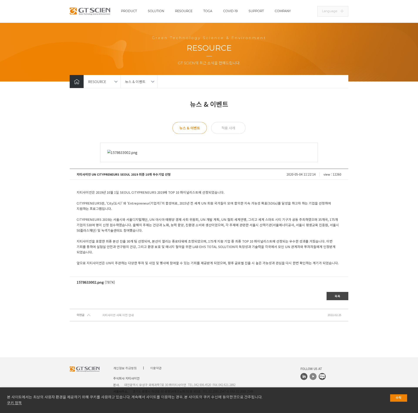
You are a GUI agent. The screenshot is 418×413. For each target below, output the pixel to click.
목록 (337, 296)
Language (329, 11)
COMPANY (283, 11)
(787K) (96, 282)
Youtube (313, 376)
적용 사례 (228, 127)
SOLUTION (156, 11)
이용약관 (156, 368)
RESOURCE (183, 11)
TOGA (207, 11)
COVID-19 (230, 11)
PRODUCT (129, 11)
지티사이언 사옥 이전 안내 (118, 315)
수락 (399, 398)
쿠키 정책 (14, 403)
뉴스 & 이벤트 (135, 81)
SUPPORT (256, 11)
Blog (322, 376)
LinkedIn (303, 376)
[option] (209, 152)
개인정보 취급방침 (125, 368)
